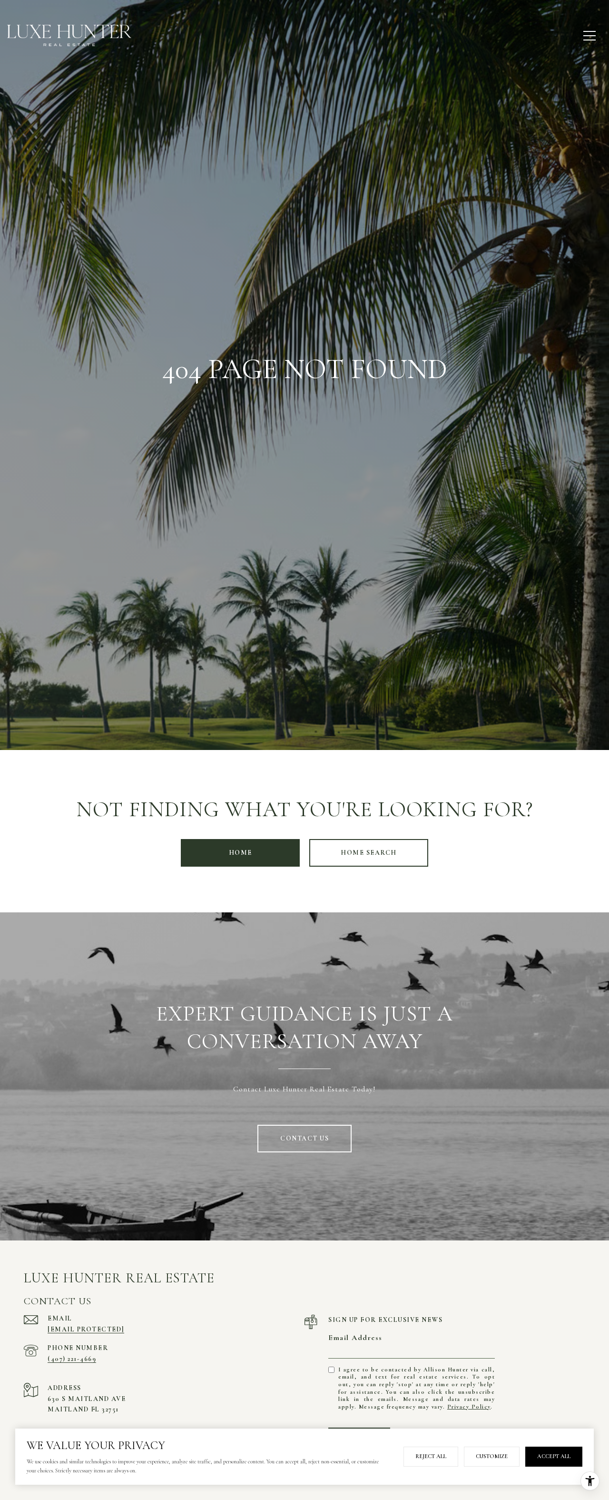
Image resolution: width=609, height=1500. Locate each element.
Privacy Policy (469, 1406)
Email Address (355, 1337)
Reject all (430, 1456)
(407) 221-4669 (72, 1359)
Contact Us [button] (304, 1138)
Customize (492, 1456)
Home (240, 853)
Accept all (553, 1456)
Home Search (369, 853)
